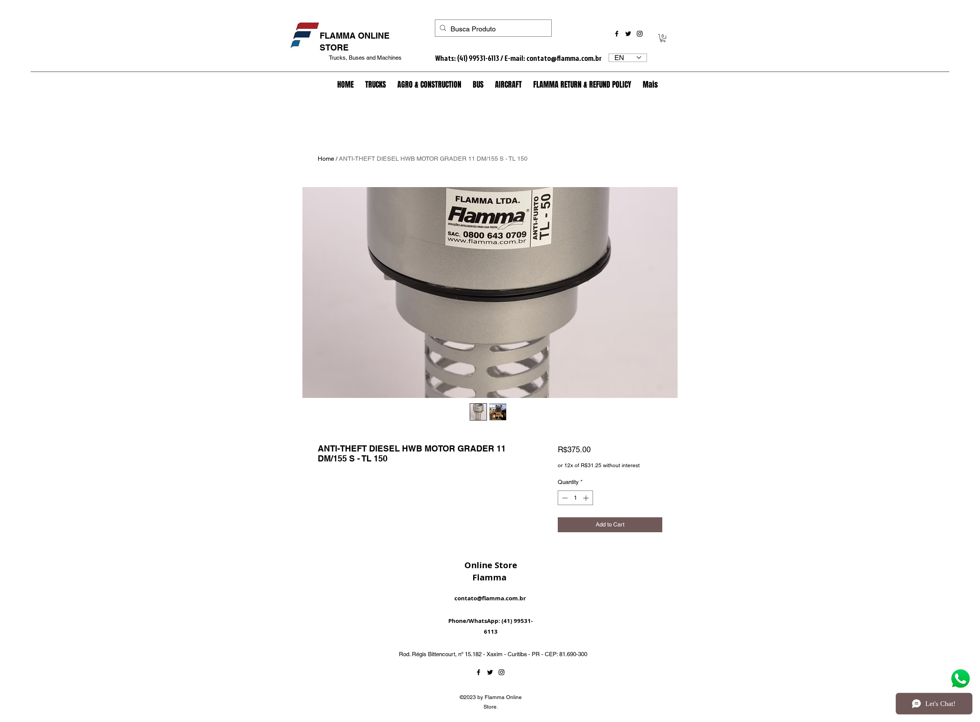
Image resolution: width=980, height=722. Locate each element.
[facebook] (617, 33)
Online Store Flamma (490, 571)
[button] (663, 38)
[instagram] (640, 33)
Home (326, 158)
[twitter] (628, 33)
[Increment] (586, 498)
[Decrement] (564, 498)
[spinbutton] (575, 498)
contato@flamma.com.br (564, 57)
